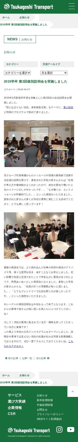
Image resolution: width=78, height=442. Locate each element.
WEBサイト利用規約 (49, 419)
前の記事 (13, 358)
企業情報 (15, 408)
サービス (15, 395)
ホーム (6, 17)
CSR (12, 414)
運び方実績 (17, 401)
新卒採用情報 (45, 400)
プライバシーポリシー (50, 414)
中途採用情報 (45, 404)
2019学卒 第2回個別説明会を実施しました (23, 24)
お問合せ (42, 409)
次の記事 (41, 358)
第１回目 (68, 107)
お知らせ (24, 17)
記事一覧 (27, 358)
